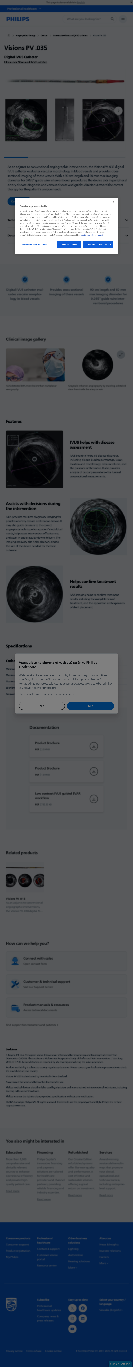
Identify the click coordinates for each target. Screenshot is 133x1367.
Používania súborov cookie (92, 235)
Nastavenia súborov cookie (34, 244)
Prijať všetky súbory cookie (98, 244)
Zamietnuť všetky (69, 244)
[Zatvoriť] (113, 202)
